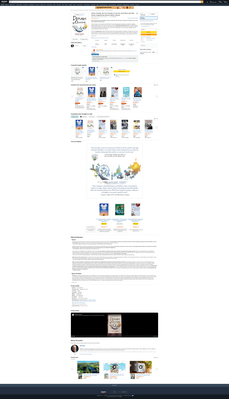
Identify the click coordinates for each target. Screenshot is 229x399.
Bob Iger (101, 16)
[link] (92, 71)
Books (54, 4)
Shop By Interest (126, 4)
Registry (70, 4)
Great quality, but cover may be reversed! (90, 315)
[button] (2, 5)
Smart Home (119, 4)
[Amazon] (4, 1)
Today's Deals (49, 4)
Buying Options (120, 223)
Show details (118, 76)
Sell (63, 4)
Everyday (137, 4)
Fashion (66, 4)
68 (150, 133)
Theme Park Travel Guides (79, 302)
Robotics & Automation (109, 10)
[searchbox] (106, 2)
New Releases (31, 4)
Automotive (93, 4)
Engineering (86, 10)
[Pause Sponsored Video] (98, 370)
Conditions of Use (99, 395)
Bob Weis (94, 16)
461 (81, 133)
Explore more (134, 50)
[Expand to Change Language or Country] (117, 391)
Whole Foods (43, 4)
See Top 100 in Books (91, 299)
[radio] (144, 14)
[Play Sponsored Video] (114, 367)
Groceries (37, 4)
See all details (94, 46)
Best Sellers (25, 4)
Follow (84, 45)
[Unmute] (157, 336)
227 (104, 133)
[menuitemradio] (155, 336)
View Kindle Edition (96, 61)
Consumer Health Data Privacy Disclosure (115, 395)
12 (138, 133)
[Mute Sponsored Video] (98, 372)
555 (116, 133)
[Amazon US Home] (103, 392)
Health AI (7, 4)
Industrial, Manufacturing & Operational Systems (96, 10)
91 (127, 133)
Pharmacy (132, 4)
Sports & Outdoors (112, 4)
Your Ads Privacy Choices (127, 395)
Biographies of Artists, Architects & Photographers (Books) (85, 301)
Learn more (124, 58)
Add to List (143, 45)
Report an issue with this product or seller (100, 37)
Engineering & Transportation (78, 10)
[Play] (72, 336)
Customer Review (78, 315)
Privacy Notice (105, 395)
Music (74, 4)
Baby (97, 4)
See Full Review (101, 315)
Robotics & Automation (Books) (80, 304)
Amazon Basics (19, 4)
